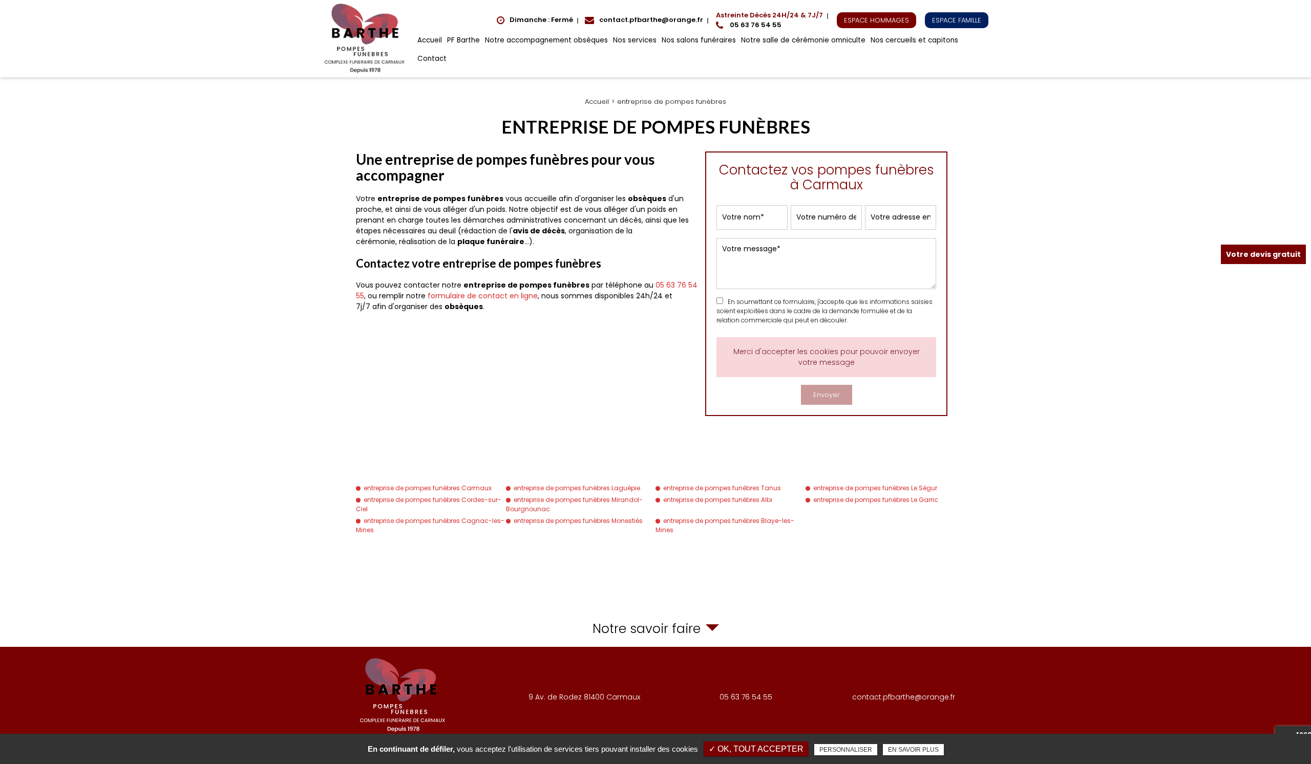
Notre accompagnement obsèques (546, 40)
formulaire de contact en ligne (483, 296)
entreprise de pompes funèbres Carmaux (428, 488)
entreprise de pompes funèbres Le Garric (875, 499)
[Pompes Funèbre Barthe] (366, 39)
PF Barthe (463, 40)
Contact (432, 58)
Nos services (635, 40)
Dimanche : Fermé (541, 20)
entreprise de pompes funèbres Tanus (722, 488)
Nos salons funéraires (699, 40)
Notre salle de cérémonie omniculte (803, 40)
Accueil (429, 40)
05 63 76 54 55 (769, 20)
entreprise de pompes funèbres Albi (717, 499)
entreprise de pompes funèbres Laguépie (577, 488)
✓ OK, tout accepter (756, 749)
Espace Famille (956, 20)
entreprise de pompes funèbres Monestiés (578, 520)
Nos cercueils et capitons (914, 40)
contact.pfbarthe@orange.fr (651, 20)
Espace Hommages (876, 20)
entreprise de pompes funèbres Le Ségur (875, 488)
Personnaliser (845, 749)
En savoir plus (913, 749)
